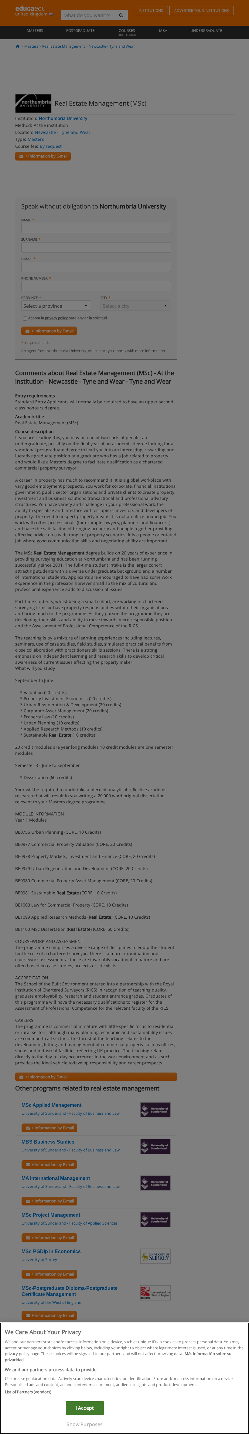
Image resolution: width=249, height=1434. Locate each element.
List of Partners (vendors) (28, 1392)
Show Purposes (85, 1424)
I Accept (85, 1408)
